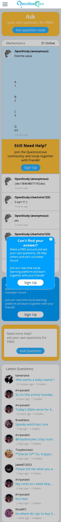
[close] (51, 239)
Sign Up (30, 282)
